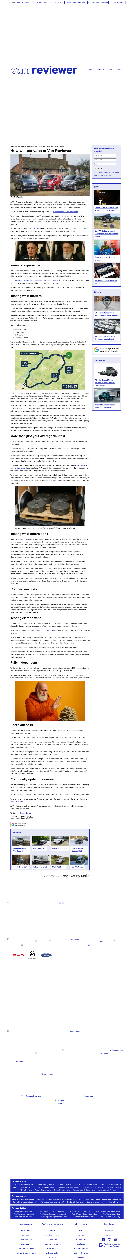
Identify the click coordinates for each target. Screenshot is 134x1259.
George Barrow (25, 813)
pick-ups (57, 571)
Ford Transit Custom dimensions (108, 1211)
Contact (52, 1258)
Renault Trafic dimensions (80, 1211)
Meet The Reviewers (53, 1235)
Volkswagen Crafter (40, 867)
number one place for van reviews (65, 212)
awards (109, 1235)
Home (90, 70)
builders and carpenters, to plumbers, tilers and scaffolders (36, 280)
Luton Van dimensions (86, 1199)
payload (80, 465)
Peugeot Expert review (43, 1190)
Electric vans (26, 1230)
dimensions (20, 468)
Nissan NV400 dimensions (84, 1217)
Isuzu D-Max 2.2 (39, 848)
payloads (81, 1244)
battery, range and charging (46, 630)
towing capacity (81, 1248)
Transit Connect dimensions (75, 2)
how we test (52, 1248)
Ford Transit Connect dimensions (52, 1211)
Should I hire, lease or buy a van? (25, 1202)
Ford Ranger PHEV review (93, 1187)
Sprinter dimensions (117, 2)
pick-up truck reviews (25, 1253)
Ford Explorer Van (59, 848)
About (53, 1230)
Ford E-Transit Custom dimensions (84, 1214)
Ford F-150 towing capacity (110, 1217)
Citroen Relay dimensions (23, 1211)
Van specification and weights (23, 1199)
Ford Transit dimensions (111, 1214)
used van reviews (25, 1248)
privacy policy (53, 1253)
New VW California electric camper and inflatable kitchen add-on (106, 233)
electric (36, 228)
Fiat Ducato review (25, 1190)
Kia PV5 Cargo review (21, 1187)
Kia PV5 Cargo (77, 867)
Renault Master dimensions (98, 2)
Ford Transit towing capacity (24, 1214)
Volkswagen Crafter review (69, 1187)
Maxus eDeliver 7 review (107, 1190)
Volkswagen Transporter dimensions (54, 1217)
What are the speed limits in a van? (109, 1199)
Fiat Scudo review (64, 1184)
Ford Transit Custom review (111, 1184)
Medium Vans (25, 1239)
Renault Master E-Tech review (84, 1190)
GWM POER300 (58, 867)
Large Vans (26, 1244)
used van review (16, 801)
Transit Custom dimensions (43, 2)
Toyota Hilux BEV (20, 867)
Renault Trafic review (62, 1190)
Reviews (100, 70)
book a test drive (53, 1244)
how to (81, 1258)
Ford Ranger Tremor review (44, 1187)
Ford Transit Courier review (23, 1184)
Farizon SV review (114, 1187)
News (110, 70)
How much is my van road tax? (64, 1199)
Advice (118, 70)
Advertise (52, 1239)
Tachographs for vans (44, 1199)
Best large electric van (95, 1202)
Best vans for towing (113, 1202)
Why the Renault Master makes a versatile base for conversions (105, 382)
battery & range (81, 1253)
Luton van (58, 2)
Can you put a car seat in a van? (52, 1202)
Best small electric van (75, 1202)
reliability (24, 539)
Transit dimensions (23, 2)
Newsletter (109, 1230)
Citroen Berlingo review (45, 1184)
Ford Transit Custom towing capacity (53, 1214)
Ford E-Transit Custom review (86, 1184)
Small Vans (26, 1235)
